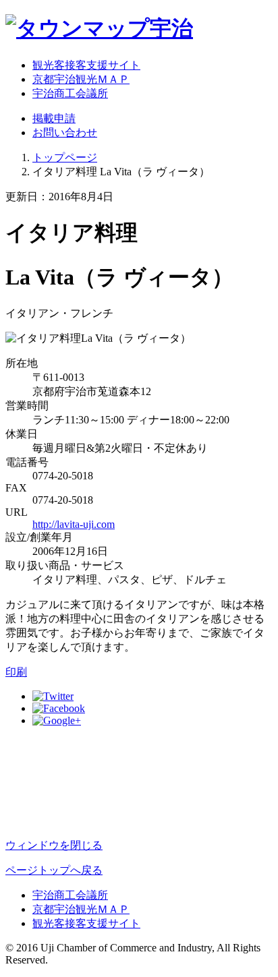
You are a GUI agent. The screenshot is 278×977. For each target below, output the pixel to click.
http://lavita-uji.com (73, 524)
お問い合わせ (64, 132)
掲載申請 (54, 118)
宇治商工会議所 (70, 93)
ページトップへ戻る (54, 870)
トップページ (64, 157)
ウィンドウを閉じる (54, 845)
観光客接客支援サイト (86, 65)
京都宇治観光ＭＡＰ (81, 79)
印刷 (16, 672)
